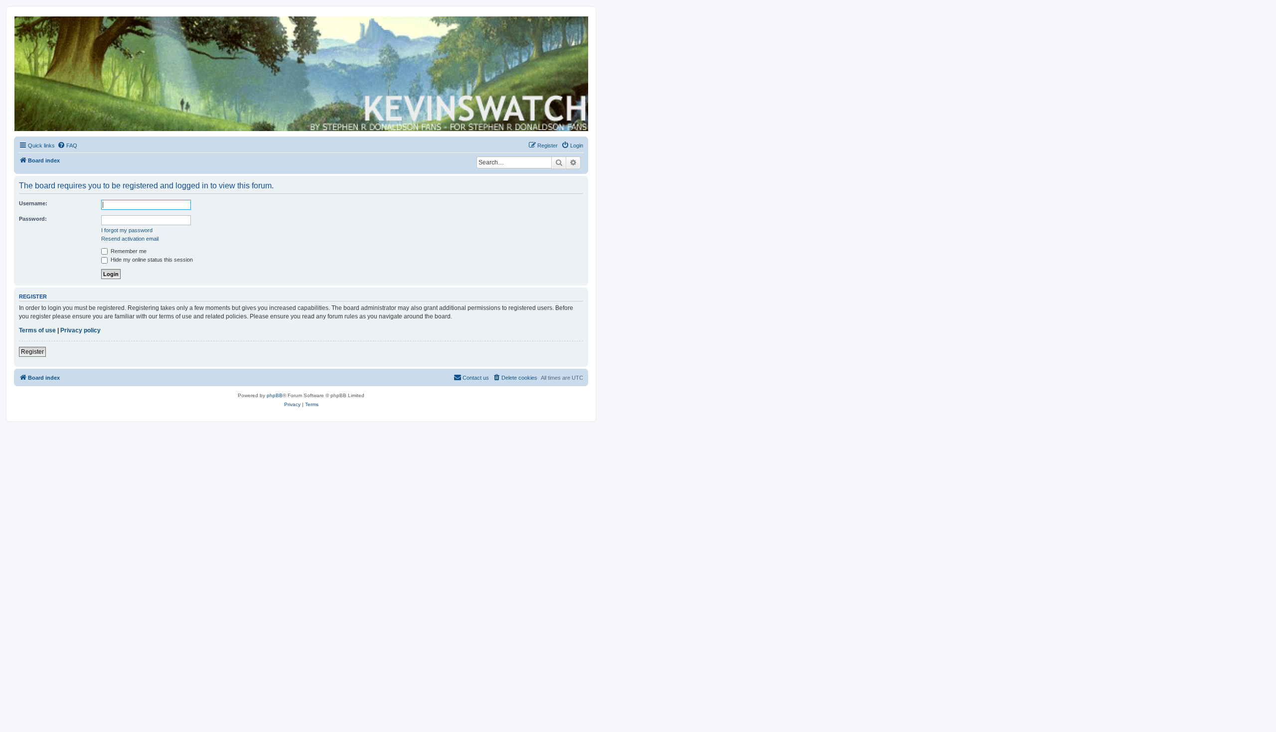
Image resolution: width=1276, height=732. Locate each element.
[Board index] (300, 73)
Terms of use (37, 330)
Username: (33, 203)
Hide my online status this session (151, 260)
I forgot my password (127, 230)
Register (32, 351)
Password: (33, 219)
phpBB (275, 395)
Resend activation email (130, 239)
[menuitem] (67, 145)
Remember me (128, 251)
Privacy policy (80, 330)
